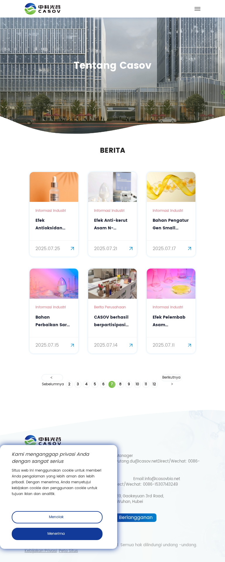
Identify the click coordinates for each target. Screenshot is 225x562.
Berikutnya (171, 377)
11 (146, 384)
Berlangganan (136, 517)
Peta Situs (68, 551)
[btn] (197, 9)
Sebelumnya (52, 377)
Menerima (56, 534)
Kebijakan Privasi (41, 551)
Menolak (56, 517)
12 (154, 384)
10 (137, 384)
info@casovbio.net (162, 479)
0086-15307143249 (160, 485)
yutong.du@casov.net (137, 461)
